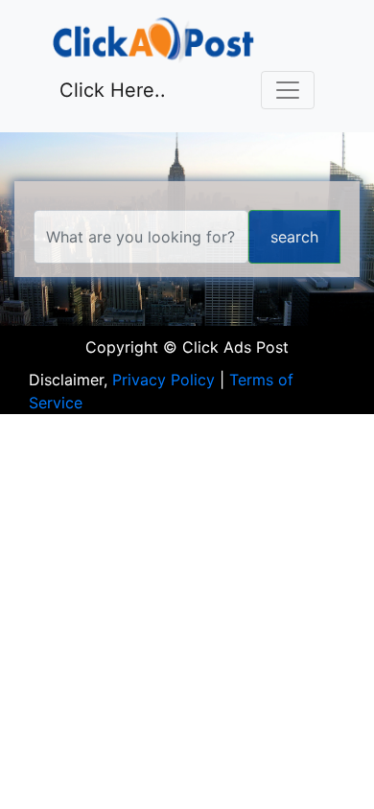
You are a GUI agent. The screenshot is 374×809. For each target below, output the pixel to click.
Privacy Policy (163, 379)
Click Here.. (112, 90)
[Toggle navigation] (288, 90)
